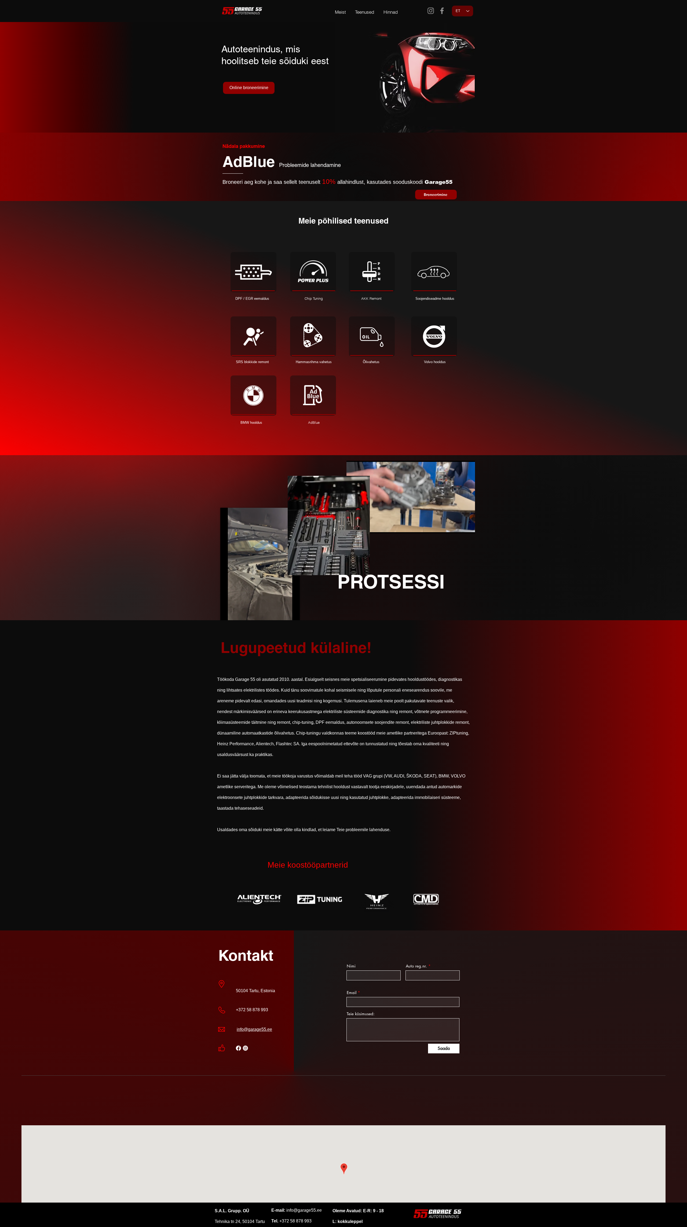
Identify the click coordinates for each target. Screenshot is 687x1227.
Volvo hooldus (435, 362)
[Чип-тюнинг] (313, 272)
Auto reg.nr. (416, 966)
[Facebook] (442, 10)
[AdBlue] (313, 395)
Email (351, 993)
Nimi (351, 966)
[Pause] (227, 618)
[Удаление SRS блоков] (253, 336)
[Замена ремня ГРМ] (313, 336)
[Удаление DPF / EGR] (253, 272)
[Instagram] (430, 10)
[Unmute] (236, 618)
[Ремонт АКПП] (372, 272)
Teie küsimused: (361, 1014)
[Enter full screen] (292, 618)
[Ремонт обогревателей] (434, 272)
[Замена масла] (372, 336)
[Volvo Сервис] (434, 336)
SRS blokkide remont (252, 362)
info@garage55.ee (254, 1029)
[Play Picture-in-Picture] (283, 618)
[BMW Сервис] (253, 395)
